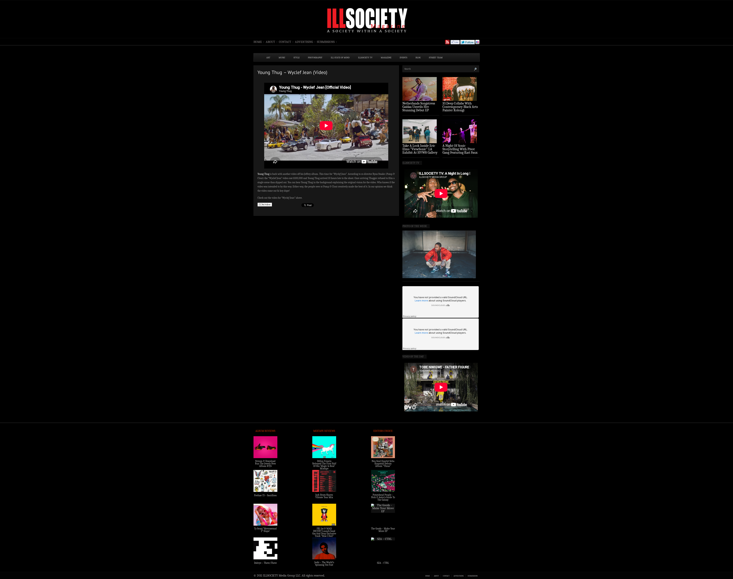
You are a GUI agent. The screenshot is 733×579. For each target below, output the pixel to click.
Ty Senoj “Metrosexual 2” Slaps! (265, 529)
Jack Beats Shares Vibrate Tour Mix (324, 496)
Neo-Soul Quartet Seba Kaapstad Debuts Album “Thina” (383, 463)
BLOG (418, 57)
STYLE (296, 57)
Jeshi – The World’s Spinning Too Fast (324, 563)
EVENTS (403, 57)
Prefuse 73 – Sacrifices (265, 495)
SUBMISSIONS (326, 41)
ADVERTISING (304, 41)
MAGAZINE (386, 57)
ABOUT (270, 41)
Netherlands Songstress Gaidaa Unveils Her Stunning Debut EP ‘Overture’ (418, 108)
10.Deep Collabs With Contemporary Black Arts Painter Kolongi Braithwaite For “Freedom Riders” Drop (460, 110)
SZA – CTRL (383, 562)
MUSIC (282, 57)
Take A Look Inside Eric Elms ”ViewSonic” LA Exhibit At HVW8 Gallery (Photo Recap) (420, 151)
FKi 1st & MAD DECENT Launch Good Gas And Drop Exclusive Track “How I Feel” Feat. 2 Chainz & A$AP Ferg (324, 534)
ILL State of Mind (340, 57)
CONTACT (285, 41)
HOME (257, 41)
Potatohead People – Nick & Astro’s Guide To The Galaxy (383, 497)
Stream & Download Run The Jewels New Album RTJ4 (265, 463)
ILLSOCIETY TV (365, 57)
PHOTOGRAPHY (315, 57)
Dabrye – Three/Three (265, 562)
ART (268, 57)
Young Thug (263, 174)
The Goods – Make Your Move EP (383, 529)
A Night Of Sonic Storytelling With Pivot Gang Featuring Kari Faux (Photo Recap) (460, 151)
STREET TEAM (436, 57)
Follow (267, 204)
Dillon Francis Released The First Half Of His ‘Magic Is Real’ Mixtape (324, 465)
